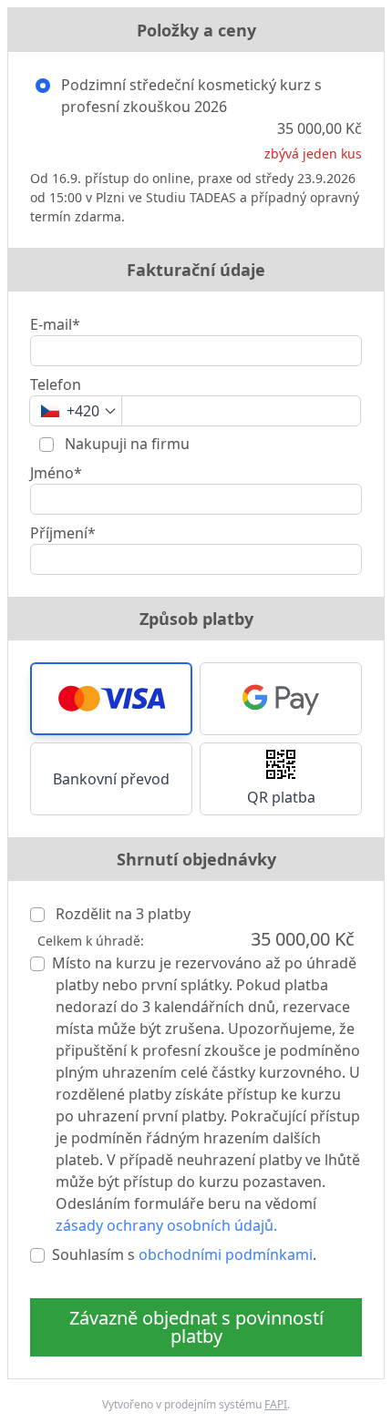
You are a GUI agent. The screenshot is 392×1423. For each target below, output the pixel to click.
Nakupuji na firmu (125, 444)
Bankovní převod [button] (111, 779)
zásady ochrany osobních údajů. (166, 1225)
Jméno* (56, 473)
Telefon (55, 384)
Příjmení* (63, 533)
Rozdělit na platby (121, 914)
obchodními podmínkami (226, 1254)
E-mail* (55, 324)
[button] (111, 698)
